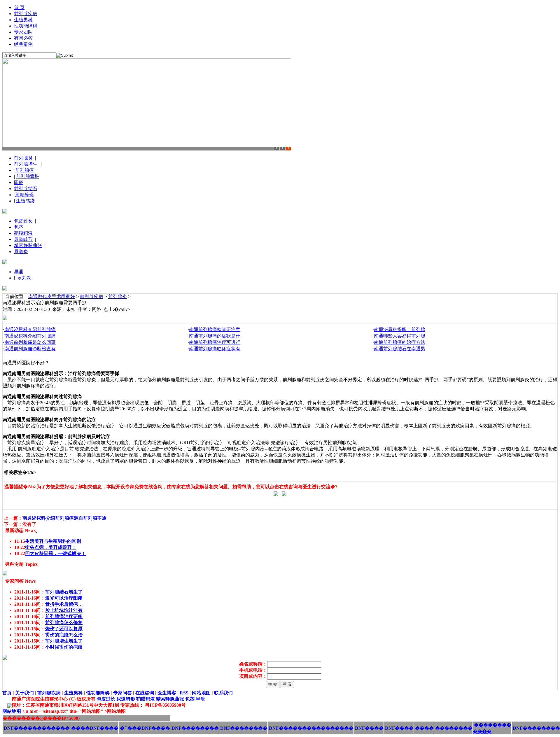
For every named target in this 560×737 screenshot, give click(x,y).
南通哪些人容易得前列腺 (399, 335)
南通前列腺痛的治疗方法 (399, 342)
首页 (7, 692)
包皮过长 (23, 220)
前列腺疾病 (25, 13)
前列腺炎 (23, 157)
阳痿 (18, 182)
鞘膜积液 (23, 233)
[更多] (36, 530)
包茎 (18, 227)
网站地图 (201, 692)
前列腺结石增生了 (64, 591)
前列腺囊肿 (27, 176)
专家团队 (23, 31)
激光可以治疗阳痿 (64, 598)
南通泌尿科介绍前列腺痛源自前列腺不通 (64, 518)
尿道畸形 (23, 239)
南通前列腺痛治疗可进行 (214, 342)
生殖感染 (25, 200)
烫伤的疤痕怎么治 (64, 634)
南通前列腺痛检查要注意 (214, 329)
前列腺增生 (25, 164)
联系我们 (223, 692)
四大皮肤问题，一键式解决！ (55, 553)
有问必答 (23, 38)
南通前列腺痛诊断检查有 (30, 348)
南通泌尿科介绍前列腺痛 (30, 329)
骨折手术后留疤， (64, 604)
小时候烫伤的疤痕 (64, 647)
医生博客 (167, 692)
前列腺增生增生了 (64, 640)
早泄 (18, 271)
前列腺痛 (24, 170)
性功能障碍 (25, 25)
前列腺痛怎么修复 (64, 622)
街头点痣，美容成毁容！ (50, 547)
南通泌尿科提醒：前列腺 (399, 329)
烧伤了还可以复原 (64, 628)
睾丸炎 (24, 277)
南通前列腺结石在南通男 (399, 348)
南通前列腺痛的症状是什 (214, 335)
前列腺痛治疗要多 (64, 616)
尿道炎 (21, 251)
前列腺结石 (25, 188)
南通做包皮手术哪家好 (51, 296)
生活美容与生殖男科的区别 (53, 541)
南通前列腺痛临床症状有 (214, 348)
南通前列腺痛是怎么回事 (30, 342)
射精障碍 (24, 194)
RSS (184, 692)
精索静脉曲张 (28, 245)
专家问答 (122, 692)
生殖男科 (23, 19)
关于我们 (24, 692)
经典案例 (23, 44)
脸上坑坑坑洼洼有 (64, 610)
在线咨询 (144, 692)
